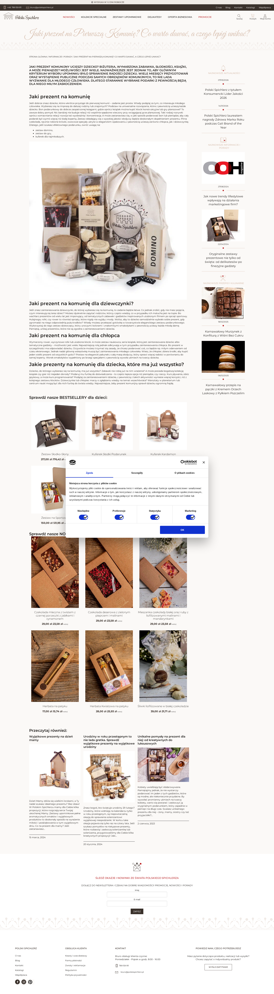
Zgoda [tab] (89, 472)
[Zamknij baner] (204, 462)
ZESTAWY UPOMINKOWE (127, 17)
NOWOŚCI (69, 17)
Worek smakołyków (57, 357)
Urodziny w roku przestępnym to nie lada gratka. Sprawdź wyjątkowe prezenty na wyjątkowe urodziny (109, 742)
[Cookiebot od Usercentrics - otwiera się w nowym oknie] (183, 462)
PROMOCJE (205, 17)
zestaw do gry (43, 133)
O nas (219, 7)
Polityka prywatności (76, 975)
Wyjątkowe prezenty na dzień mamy (51, 738)
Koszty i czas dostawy (76, 955)
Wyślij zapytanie (218, 967)
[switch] (119, 517)
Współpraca (265, 7)
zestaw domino (44, 130)
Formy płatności (73, 960)
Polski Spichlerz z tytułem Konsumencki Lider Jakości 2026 (223, 94)
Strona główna (38, 56)
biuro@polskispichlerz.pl (132, 972)
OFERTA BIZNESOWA (180, 17)
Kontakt (238, 7)
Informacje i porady (60, 56)
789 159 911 (124, 965)
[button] (30, 982)
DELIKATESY (155, 17)
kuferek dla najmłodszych (50, 136)
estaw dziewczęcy (64, 325)
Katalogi (250, 7)
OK (182, 530)
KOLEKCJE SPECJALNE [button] (93, 17)
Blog (227, 7)
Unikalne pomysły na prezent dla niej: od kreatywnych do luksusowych (161, 740)
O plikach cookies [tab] (185, 472)
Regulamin (71, 970)
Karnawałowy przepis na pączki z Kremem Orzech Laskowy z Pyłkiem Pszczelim (223, 389)
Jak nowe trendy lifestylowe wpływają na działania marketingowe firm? (223, 200)
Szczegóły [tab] (137, 472)
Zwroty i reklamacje (75, 965)
